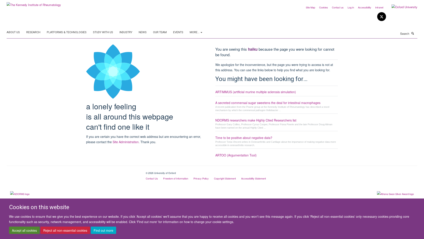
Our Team (160, 32)
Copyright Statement (225, 178)
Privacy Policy (201, 178)
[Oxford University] (401, 7)
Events (178, 32)
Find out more (103, 230)
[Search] (412, 33)
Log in (351, 7)
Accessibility (364, 7)
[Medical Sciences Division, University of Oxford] (73, 171)
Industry (125, 32)
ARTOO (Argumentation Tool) (236, 155)
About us (13, 32)
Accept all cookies (24, 230)
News (143, 32)
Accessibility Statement (253, 178)
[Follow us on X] (381, 17)
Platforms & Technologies (67, 32)
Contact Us (152, 178)
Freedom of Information (175, 178)
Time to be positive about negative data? (243, 137)
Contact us (338, 7)
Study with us (103, 32)
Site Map (310, 7)
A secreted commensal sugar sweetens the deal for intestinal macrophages (267, 102)
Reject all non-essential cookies (65, 230)
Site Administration (126, 142)
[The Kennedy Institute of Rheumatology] (34, 3)
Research (33, 32)
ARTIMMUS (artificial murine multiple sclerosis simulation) (255, 92)
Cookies (323, 7)
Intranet (379, 7)
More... (195, 32)
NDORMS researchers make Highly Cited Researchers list (255, 120)
